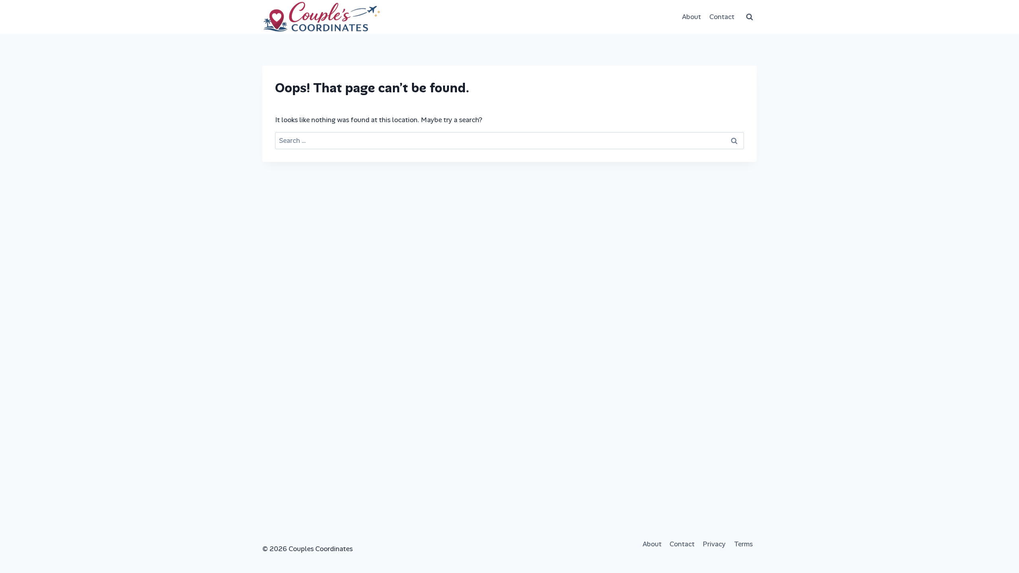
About (691, 16)
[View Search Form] (749, 17)
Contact (721, 16)
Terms (743, 544)
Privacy (714, 544)
